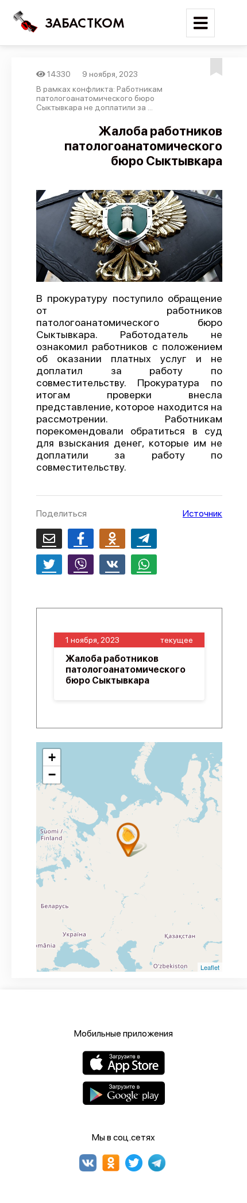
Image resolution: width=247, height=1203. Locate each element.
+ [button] (52, 757)
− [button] (52, 774)
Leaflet (209, 967)
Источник (202, 513)
